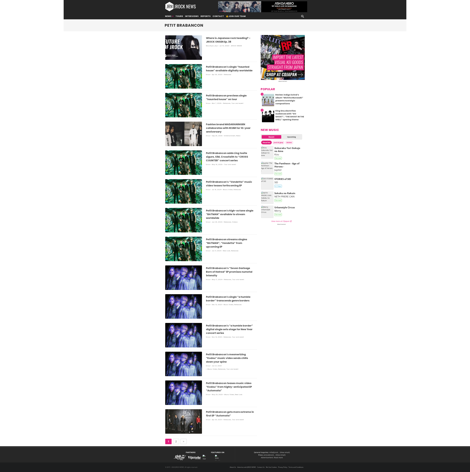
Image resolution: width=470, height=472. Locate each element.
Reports (206, 16)
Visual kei (266, 142)
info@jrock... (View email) (279, 452)
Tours (179, 16)
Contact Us (261, 467)
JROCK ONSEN (236, 46)
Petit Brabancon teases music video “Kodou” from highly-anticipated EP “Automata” (229, 386)
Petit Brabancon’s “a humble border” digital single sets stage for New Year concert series (229, 329)
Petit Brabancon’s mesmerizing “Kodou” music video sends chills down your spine (227, 358)
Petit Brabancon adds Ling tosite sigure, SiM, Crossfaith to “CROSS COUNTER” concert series (227, 156)
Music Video (228, 190)
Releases (227, 75)
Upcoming (291, 137)
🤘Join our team (236, 16)
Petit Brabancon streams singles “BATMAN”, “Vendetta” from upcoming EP (226, 243)
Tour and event (237, 103)
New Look (226, 251)
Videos (235, 222)
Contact (218, 16)
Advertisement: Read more (272, 457)
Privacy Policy (282, 467)
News (168, 16)
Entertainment (229, 136)
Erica (208, 75)
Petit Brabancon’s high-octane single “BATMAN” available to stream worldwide (229, 214)
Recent (271, 137)
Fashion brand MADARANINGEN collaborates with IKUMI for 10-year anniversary (228, 128)
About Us (233, 467)
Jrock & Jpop (278, 142)
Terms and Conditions (295, 467)
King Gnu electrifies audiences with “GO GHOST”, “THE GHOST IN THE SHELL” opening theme (289, 115)
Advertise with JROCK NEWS (246, 467)
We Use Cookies (271, 467)
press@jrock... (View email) (274, 455)
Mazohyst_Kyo (212, 46)
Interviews (192, 16)
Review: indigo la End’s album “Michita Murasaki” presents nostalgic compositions (289, 99)
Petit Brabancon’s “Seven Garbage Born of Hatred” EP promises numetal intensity (229, 271)
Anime (289, 142)
